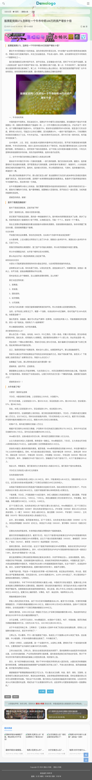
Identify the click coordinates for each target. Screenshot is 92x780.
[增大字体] (87, 26)
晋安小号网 (40, 703)
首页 (17, 11)
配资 (15, 697)
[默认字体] (84, 26)
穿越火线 (24, 11)
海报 (42, 691)
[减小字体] (82, 26)
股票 (7, 697)
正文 (33, 11)
